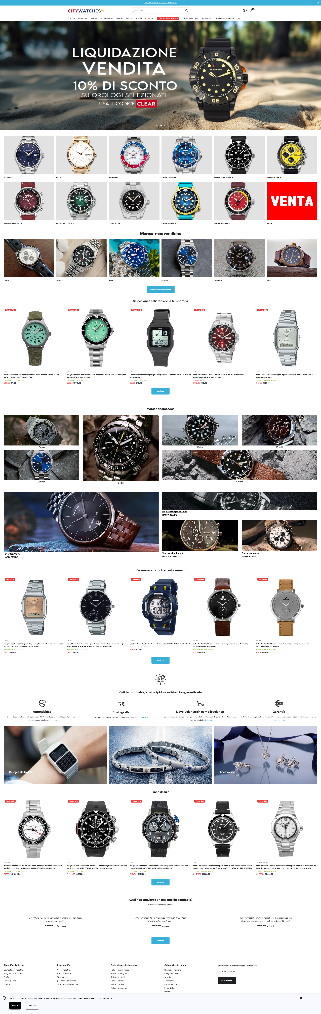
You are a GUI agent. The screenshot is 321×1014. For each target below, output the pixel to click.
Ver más (248, 18)
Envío (6, 977)
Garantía (7, 984)
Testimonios (62, 977)
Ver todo (160, 391)
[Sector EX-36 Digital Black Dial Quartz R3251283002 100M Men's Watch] (160, 607)
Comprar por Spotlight (78, 18)
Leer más (52, 720)
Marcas (94, 18)
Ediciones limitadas (190, 18)
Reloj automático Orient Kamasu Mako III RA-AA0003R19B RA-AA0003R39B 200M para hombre (219, 375)
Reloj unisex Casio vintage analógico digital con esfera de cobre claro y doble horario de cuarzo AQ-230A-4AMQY (33, 645)
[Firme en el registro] (245, 10)
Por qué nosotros (64, 973)
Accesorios (149, 18)
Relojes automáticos (120, 970)
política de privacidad (66, 981)
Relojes (129, 18)
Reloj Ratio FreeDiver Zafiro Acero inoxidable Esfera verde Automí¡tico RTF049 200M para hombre (96, 375)
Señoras (119, 18)
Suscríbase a (226, 980)
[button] (156, 125)
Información (63, 965)
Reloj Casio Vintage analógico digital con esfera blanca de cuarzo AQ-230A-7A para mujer (285, 375)
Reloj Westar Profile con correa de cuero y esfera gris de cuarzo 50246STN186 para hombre (282, 645)
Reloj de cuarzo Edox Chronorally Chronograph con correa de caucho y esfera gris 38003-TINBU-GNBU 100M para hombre (160, 866)
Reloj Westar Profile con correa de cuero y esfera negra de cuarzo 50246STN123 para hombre (220, 645)
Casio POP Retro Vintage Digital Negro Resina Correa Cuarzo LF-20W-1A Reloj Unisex (160, 375)
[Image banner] (160, 75)
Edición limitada (171, 984)
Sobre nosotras (64, 970)
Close (318, 3)
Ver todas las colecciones (160, 289)
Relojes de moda (118, 981)
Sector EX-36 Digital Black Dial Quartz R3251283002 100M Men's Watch (160, 644)
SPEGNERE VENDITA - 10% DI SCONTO (160, 3)
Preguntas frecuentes (13, 973)
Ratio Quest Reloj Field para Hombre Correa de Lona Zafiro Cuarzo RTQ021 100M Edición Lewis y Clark (31, 375)
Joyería (138, 18)
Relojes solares (117, 984)
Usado (239, 18)
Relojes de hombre (172, 970)
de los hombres (106, 18)
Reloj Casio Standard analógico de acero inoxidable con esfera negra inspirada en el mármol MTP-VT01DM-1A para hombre (96, 645)
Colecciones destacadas (124, 965)
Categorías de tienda (175, 965)
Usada (167, 991)
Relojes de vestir (118, 977)
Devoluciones (10, 981)
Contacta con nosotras (14, 970)
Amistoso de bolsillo (225, 18)
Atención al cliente (14, 965)
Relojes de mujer (171, 973)
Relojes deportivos (119, 988)
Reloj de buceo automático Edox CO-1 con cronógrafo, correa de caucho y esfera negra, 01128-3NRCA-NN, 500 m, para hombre (97, 866)
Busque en (186, 10)
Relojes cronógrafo (119, 973)
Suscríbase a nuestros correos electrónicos (237, 966)
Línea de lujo (207, 18)
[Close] (309, 998)
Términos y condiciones (67, 984)
